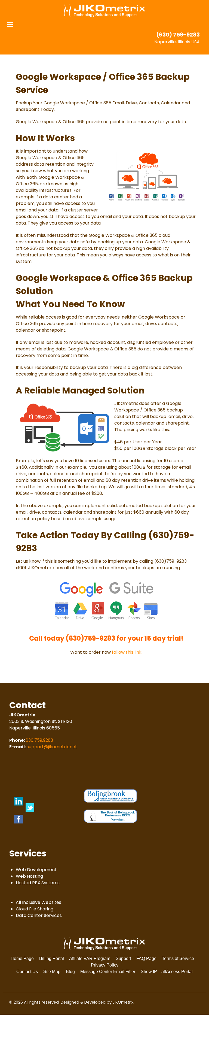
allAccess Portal (177, 971)
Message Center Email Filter (107, 971)
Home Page (22, 958)
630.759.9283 (39, 740)
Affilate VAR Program (89, 958)
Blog (70, 971)
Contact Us (27, 971)
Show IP (149, 971)
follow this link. (127, 652)
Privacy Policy (104, 965)
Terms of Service (178, 958)
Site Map (51, 971)
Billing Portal (51, 958)
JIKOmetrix (123, 1002)
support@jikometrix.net (52, 747)
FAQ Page (146, 958)
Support (123, 958)
